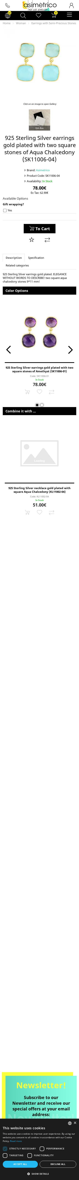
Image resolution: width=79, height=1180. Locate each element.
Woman (21, 23)
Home (6, 23)
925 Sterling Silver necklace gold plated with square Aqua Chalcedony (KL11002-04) (39, 489)
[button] (39, 1174)
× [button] (74, 1123)
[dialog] (39, 1149)
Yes (9, 210)
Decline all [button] (58, 1164)
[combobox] (70, 1123)
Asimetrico (43, 170)
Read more (16, 1141)
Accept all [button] (20, 1164)
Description (14, 257)
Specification (36, 257)
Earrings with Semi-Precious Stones (53, 23)
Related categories (17, 265)
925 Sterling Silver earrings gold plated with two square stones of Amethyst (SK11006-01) (39, 369)
